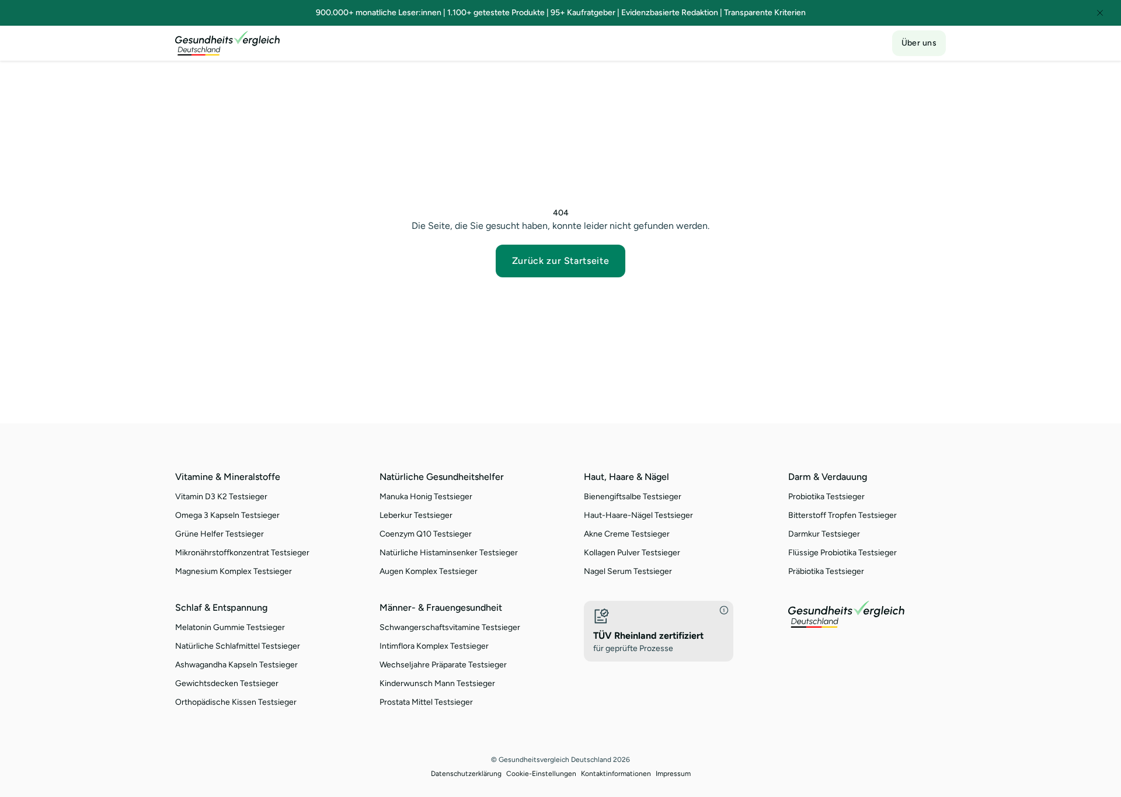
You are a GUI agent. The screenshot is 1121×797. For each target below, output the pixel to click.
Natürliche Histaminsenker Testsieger (449, 553)
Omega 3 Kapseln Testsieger (227, 515)
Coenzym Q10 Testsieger (426, 534)
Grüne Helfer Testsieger (219, 534)
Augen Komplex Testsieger (429, 571)
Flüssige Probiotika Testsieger (842, 553)
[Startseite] (227, 43)
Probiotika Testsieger (826, 497)
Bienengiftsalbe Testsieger (632, 497)
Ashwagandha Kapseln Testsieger (236, 665)
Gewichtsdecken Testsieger (226, 683)
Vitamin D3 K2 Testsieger (221, 497)
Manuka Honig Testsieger (426, 497)
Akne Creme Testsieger (627, 534)
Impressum (673, 774)
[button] (658, 631)
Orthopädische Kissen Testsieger (236, 702)
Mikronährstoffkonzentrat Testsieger (242, 553)
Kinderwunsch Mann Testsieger (437, 683)
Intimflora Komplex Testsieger (434, 646)
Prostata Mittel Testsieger (426, 702)
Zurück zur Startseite (560, 260)
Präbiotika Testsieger (826, 571)
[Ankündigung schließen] (1100, 13)
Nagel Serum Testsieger (628, 571)
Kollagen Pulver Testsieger (632, 553)
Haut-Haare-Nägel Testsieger (638, 515)
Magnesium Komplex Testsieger (233, 571)
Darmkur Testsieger (824, 534)
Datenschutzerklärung (466, 774)
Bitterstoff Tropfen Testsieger (842, 515)
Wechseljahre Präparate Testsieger (443, 665)
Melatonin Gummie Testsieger (230, 627)
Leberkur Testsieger (416, 515)
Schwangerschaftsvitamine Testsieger (450, 627)
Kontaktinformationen (616, 774)
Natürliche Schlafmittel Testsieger (237, 646)
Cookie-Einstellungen (541, 774)
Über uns (919, 43)
